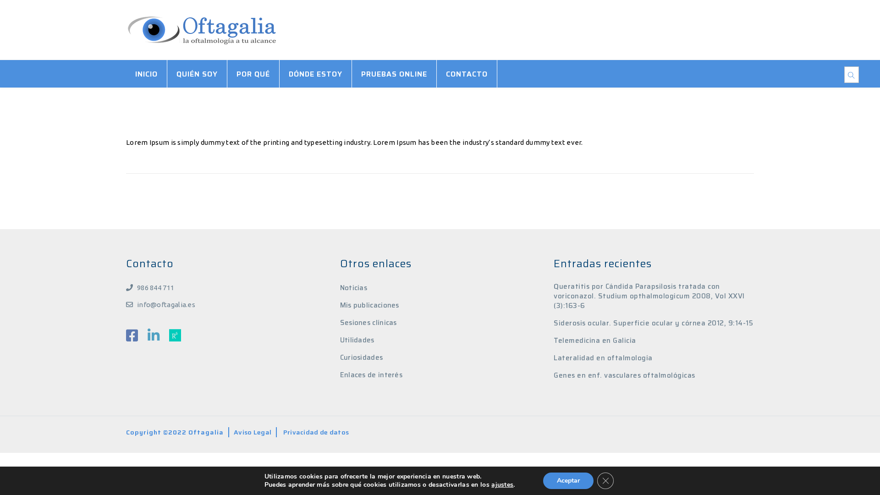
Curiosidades (361, 357)
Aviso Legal (252, 432)
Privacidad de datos (316, 432)
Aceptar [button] (568, 480)
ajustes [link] (502, 484)
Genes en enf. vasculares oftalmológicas (624, 375)
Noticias (353, 287)
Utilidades (357, 340)
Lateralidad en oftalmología (603, 358)
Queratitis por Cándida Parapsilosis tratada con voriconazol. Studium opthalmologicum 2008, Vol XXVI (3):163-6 (649, 296)
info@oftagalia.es (166, 304)
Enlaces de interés (371, 374)
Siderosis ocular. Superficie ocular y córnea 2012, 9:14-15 (653, 323)
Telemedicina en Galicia (595, 341)
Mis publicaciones (369, 305)
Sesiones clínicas (368, 322)
